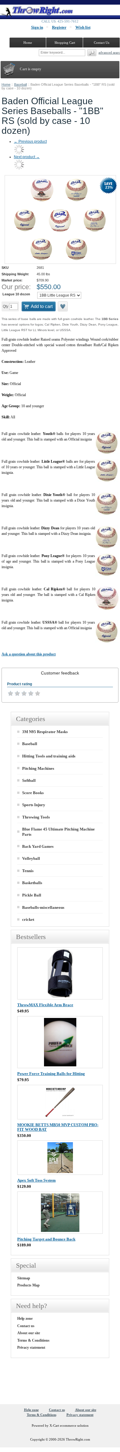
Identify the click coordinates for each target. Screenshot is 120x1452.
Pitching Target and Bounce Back (46, 1239)
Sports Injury (33, 804)
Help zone (25, 1318)
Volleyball (31, 858)
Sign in (37, 27)
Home (6, 84)
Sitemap (23, 1278)
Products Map (28, 1285)
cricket (28, 919)
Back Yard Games (38, 846)
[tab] (60, 673)
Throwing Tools (36, 817)
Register (59, 27)
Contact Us (101, 42)
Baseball (20, 84)
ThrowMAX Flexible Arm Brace (45, 1005)
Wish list (82, 27)
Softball (29, 780)
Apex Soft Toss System (36, 1180)
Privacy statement (31, 1347)
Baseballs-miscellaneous (43, 907)
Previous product (30, 141)
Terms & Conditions (33, 1340)
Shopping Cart (64, 42)
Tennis (28, 870)
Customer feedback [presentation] (60, 673)
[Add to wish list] (63, 306)
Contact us (25, 1326)
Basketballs (32, 882)
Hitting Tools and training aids (48, 756)
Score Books (33, 792)
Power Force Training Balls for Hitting (51, 1073)
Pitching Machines (38, 768)
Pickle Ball (31, 895)
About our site (28, 1333)
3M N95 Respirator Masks (45, 731)
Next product (27, 157)
